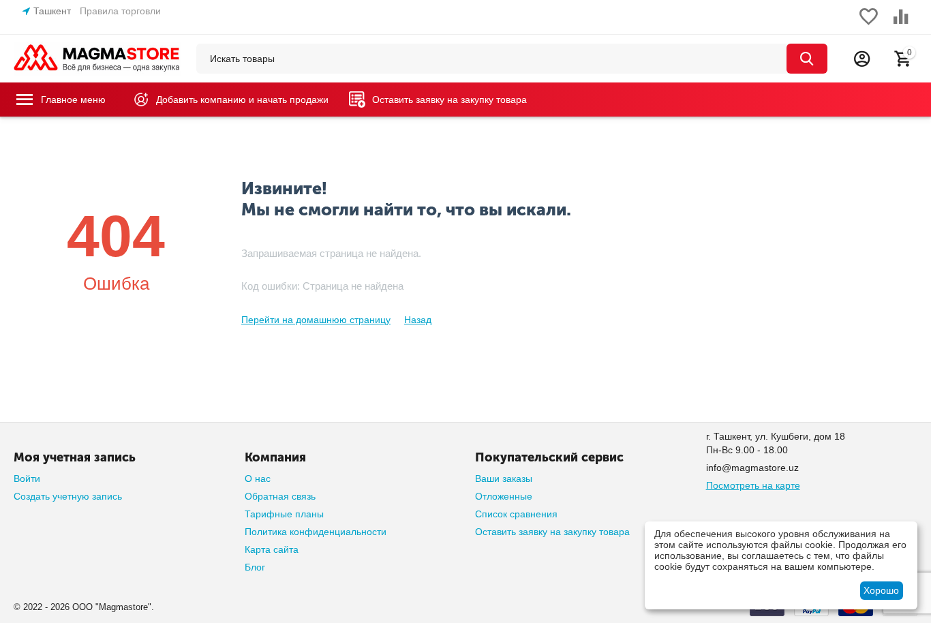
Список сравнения (516, 513)
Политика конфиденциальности (315, 531)
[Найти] (807, 59)
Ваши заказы (503, 478)
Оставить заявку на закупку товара (552, 531)
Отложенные (503, 496)
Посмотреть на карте (753, 485)
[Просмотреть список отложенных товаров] (868, 23)
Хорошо (881, 590)
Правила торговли (120, 10)
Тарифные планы (284, 513)
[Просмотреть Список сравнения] (901, 23)
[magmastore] (97, 57)
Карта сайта (272, 549)
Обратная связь (280, 496)
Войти (27, 478)
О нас (258, 478)
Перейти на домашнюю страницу (316, 319)
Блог (255, 567)
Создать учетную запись (68, 496)
